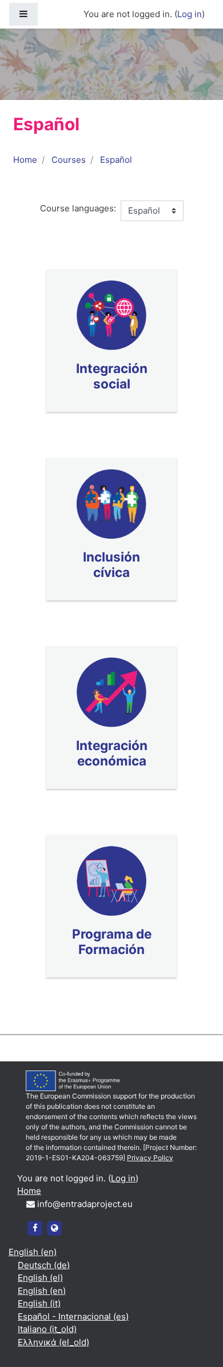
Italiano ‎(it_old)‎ (47, 1329)
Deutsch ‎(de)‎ (44, 1265)
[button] (197, 1342)
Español (116, 159)
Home (25, 159)
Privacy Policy (150, 1157)
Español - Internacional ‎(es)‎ (73, 1316)
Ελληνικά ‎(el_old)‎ (53, 1342)
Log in (189, 14)
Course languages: (78, 208)
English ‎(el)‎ (40, 1277)
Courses (68, 159)
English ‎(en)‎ (33, 1251)
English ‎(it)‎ (39, 1303)
